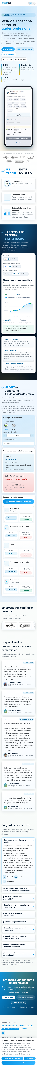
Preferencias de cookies (10, 1028)
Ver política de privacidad (12, 1058)
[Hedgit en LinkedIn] (3, 1033)
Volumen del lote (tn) (10, 432)
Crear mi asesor (8, 49)
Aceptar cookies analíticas (19, 1063)
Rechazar (30, 1058)
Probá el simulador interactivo (20, 502)
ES (30, 3)
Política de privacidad (9, 1025)
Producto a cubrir (9, 421)
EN (33, 3)
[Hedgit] (6, 3)
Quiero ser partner (9, 54)
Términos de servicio (26, 1025)
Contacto (24, 1028)
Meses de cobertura (10, 439)
